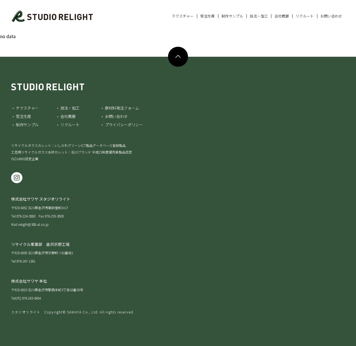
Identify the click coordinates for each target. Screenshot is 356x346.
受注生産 (207, 16)
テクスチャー (183, 16)
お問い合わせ (331, 16)
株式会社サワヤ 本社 (29, 281)
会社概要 (282, 16)
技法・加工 (259, 16)
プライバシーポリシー (124, 124)
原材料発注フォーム (122, 108)
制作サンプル (232, 16)
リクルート (305, 16)
